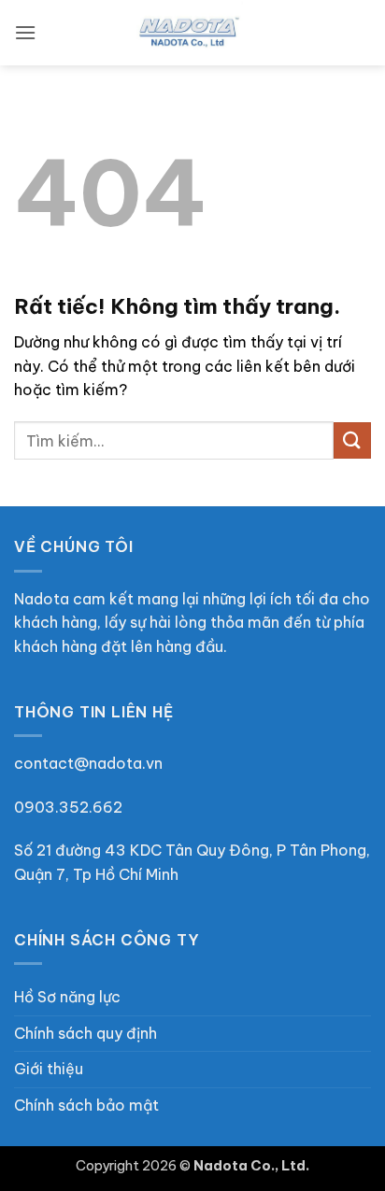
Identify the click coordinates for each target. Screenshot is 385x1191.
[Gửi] (352, 440)
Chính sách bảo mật (86, 1105)
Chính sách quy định (85, 1033)
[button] (25, 32)
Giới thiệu (48, 1068)
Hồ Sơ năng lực (67, 996)
